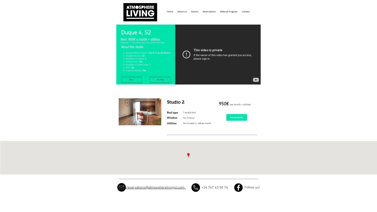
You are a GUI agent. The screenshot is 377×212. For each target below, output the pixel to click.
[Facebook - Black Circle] (238, 187)
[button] (140, 111)
